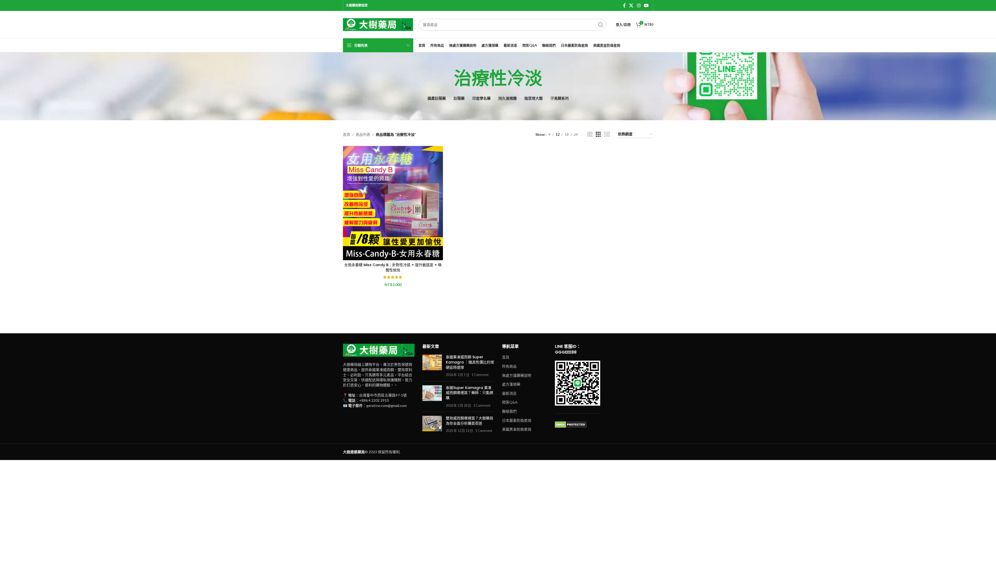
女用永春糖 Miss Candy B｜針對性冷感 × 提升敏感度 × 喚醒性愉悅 (393, 267)
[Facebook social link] (624, 5)
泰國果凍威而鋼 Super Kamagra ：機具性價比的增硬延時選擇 (470, 362)
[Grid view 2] (589, 134)
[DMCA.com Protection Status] (570, 424)
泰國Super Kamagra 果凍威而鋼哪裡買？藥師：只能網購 (469, 392)
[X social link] (631, 5)
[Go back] (447, 78)
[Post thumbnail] (432, 366)
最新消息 (509, 393)
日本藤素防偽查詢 (516, 420)
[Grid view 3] (598, 134)
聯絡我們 (509, 411)
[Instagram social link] (638, 5)
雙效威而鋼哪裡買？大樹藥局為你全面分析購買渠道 (469, 421)
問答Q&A (510, 402)
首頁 (346, 134)
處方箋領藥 (511, 384)
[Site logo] (378, 24)
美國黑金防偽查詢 (516, 429)
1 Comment (480, 375)
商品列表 (363, 134)
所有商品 (509, 366)
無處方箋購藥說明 (516, 375)
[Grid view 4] (607, 134)
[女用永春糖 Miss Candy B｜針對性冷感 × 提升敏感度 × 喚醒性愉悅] (393, 203)
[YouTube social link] (646, 5)
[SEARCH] (601, 25)
